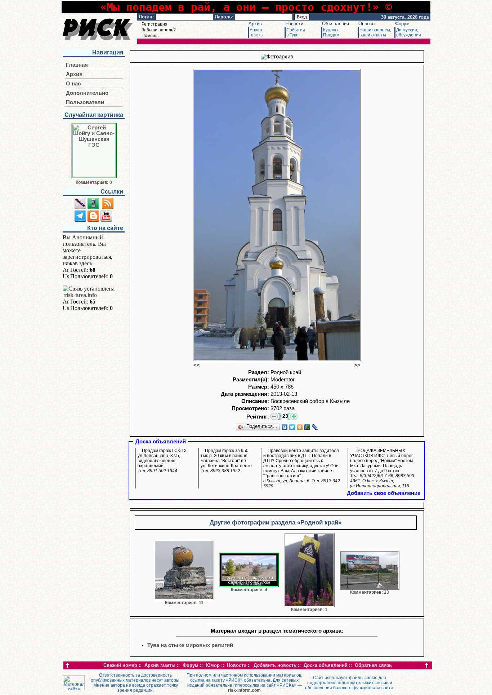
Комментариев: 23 (369, 592)
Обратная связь (373, 665)
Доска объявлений (326, 665)
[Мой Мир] (307, 427)
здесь (85, 263)
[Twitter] (292, 427)
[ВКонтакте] (285, 427)
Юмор (213, 665)
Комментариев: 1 (309, 609)
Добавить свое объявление (383, 493)
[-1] (274, 416)
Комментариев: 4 (249, 589)
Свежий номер (120, 665)
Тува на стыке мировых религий (190, 645)
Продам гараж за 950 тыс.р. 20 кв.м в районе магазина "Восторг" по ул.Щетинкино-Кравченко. (227, 460)
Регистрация (154, 24)
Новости (294, 23)
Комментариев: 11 (184, 602)
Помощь (150, 35)
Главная (77, 65)
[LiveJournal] (315, 427)
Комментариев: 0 (94, 182)
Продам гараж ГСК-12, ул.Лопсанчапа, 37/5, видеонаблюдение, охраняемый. (163, 460)
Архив (255, 23)
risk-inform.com (244, 690)
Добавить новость (275, 665)
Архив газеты (159, 665)
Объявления (335, 23)
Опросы (366, 23)
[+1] (294, 416)
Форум (402, 23)
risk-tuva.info (80, 295)
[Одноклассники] (300, 427)
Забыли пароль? (159, 29)
